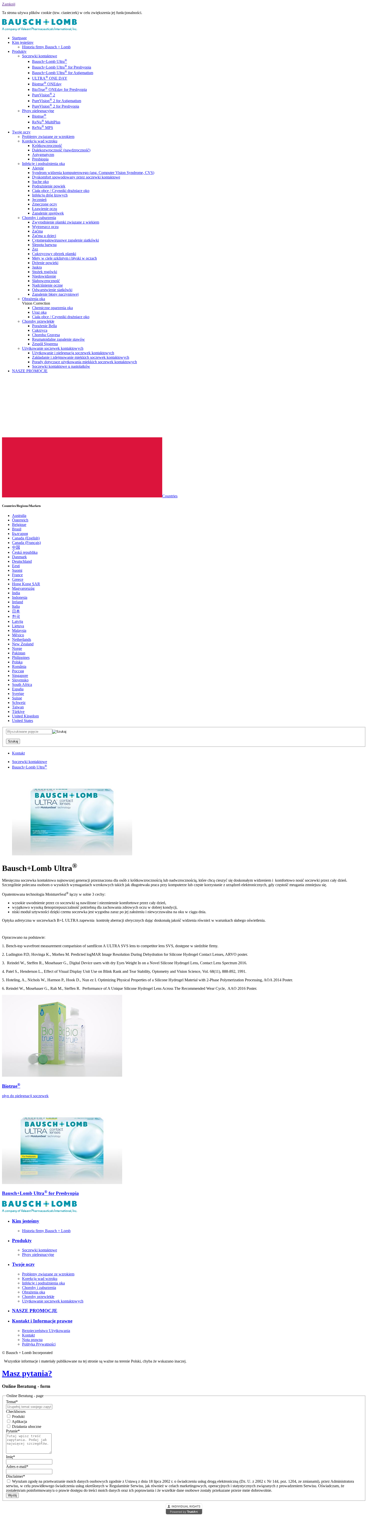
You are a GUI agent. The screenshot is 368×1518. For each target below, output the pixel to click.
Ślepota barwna (44, 245)
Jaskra (37, 267)
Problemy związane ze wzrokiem (48, 136)
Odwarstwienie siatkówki (52, 290)
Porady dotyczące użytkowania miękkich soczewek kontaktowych (84, 362)
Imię (10, 1457)
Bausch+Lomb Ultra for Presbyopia (61, 67)
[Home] (39, 29)
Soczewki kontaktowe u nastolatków (61, 366)
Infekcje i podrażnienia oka (43, 163)
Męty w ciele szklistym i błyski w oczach (64, 258)
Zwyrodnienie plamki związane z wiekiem (65, 222)
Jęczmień (39, 200)
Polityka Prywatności (39, 1344)
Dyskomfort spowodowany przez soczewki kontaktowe (76, 177)
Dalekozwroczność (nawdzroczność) (61, 150)
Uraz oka (39, 312)
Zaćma (37, 231)
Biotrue (39, 116)
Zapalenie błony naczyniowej (55, 294)
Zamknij (8, 4)
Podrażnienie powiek (48, 186)
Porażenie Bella (44, 326)
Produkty (19, 51)
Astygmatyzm (43, 154)
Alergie (38, 168)
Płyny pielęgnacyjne (38, 111)
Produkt (18, 1416)
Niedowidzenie (44, 276)
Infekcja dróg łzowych (50, 195)
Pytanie (13, 1431)
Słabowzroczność (46, 281)
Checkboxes (16, 1411)
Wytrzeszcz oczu (45, 227)
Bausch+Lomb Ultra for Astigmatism (62, 73)
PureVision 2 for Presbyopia (55, 106)
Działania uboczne (26, 1426)
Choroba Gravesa (46, 335)
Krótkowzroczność (47, 145)
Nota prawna (32, 1340)
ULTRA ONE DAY (49, 78)
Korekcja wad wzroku (39, 141)
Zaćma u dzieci (44, 236)
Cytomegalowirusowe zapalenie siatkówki (65, 240)
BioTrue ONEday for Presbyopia (59, 89)
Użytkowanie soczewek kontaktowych (52, 348)
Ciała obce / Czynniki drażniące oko (60, 190)
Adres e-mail (17, 1466)
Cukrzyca (39, 330)
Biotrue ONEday (47, 84)
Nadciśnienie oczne (47, 285)
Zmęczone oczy (44, 204)
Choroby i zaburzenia (39, 218)
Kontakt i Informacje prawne (42, 1320)
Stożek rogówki (44, 272)
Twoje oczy (21, 132)
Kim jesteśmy (23, 42)
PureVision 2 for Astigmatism (56, 101)
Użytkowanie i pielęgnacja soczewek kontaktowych (73, 353)
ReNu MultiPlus (46, 122)
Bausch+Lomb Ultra (49, 61)
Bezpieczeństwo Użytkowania (46, 1331)
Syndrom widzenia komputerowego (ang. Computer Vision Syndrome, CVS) (93, 172)
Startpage (19, 38)
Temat (12, 1402)
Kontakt (18, 753)
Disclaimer (15, 1476)
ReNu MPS (42, 127)
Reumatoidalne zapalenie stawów (58, 339)
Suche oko (40, 181)
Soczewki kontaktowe (39, 56)
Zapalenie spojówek (48, 213)
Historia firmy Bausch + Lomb (46, 47)
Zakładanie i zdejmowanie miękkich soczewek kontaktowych (80, 357)
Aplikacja (19, 1421)
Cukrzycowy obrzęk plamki (54, 254)
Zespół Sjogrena (45, 344)
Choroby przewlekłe (38, 321)
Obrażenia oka (33, 299)
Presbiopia (40, 159)
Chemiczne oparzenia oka (52, 308)
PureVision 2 (43, 95)
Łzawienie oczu (44, 209)
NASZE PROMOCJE (30, 371)
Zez (35, 249)
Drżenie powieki (45, 263)
